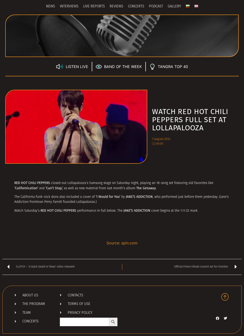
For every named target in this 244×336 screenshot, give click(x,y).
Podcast (156, 6)
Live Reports (94, 6)
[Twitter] (225, 318)
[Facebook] (217, 318)
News (50, 6)
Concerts (136, 6)
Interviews (69, 6)
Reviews (116, 6)
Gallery (174, 6)
